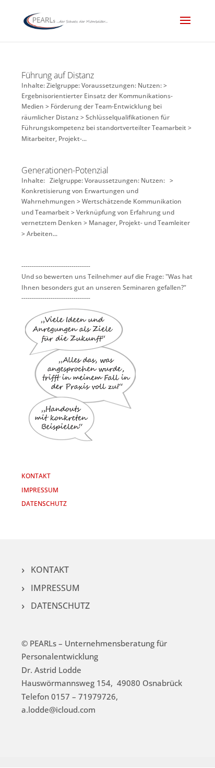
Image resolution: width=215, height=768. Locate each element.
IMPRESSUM (39, 490)
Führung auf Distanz (57, 75)
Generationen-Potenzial (65, 170)
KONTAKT (36, 475)
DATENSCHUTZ (44, 503)
